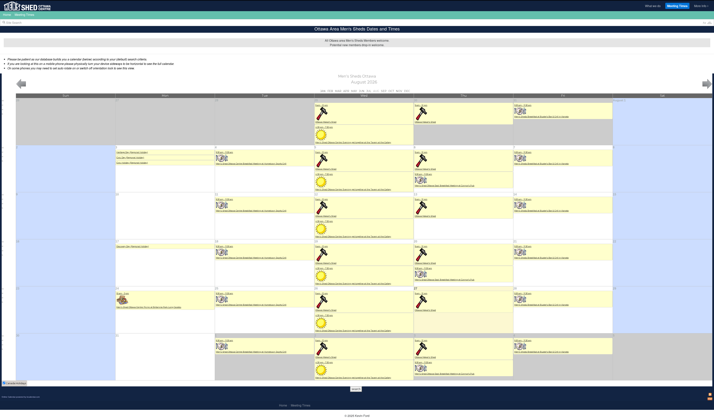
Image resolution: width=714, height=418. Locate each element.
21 (515, 241)
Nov (399, 91)
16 (17, 241)
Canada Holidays (16, 383)
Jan (323, 91)
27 (117, 100)
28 (216, 100)
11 (216, 194)
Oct (391, 91)
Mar (338, 91)
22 (614, 241)
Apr (346, 91)
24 (117, 288)
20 (415, 241)
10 (117, 194)
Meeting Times (677, 6)
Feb (330, 91)
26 (17, 100)
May (354, 91)
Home (7, 14)
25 (216, 288)
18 (216, 241)
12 (316, 194)
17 (117, 241)
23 (17, 288)
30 (415, 100)
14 (515, 194)
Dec (407, 91)
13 (415, 194)
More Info (700, 6)
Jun (361, 91)
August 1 (619, 100)
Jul (368, 91)
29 (316, 100)
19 (316, 241)
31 (515, 100)
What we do (653, 6)
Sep (384, 91)
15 (614, 194)
